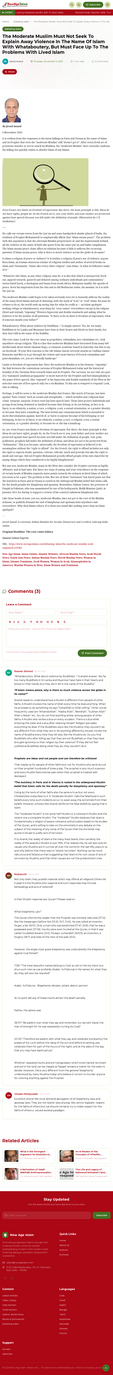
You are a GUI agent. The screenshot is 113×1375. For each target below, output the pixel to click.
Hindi (62, 1300)
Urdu (62, 1295)
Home (5, 21)
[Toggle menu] (107, 5)
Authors (63, 1250)
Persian (63, 1328)
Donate (6, 1349)
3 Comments (101, 61)
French (63, 1333)
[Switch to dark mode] (79, 5)
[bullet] (52, 622)
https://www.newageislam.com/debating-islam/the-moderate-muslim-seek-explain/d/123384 (48, 546)
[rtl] (31, 622)
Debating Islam (21, 21)
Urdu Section (9, 1305)
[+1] (41, 622)
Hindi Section (9, 1309)
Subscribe (101, 1215)
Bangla (63, 1309)
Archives (64, 1254)
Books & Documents (13, 1319)
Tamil (62, 1314)
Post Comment (94, 653)
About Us (64, 1245)
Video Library (9, 1300)
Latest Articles (10, 1295)
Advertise (7, 1354)
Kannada (64, 1324)
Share (11, 71)
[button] (25, 622)
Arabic (62, 1305)
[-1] (37, 622)
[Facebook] (5, 1278)
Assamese (64, 1319)
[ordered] (48, 622)
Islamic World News (13, 1314)
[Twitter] (12, 1278)
